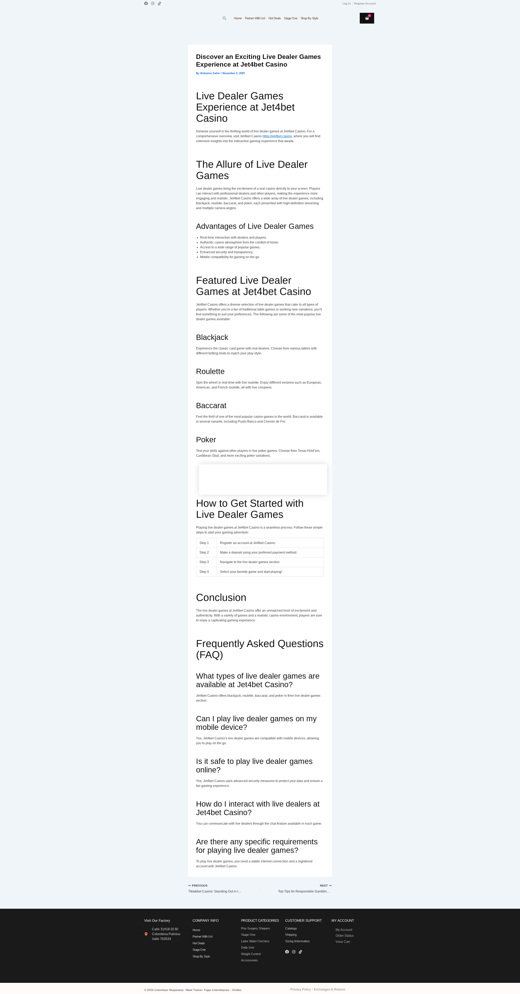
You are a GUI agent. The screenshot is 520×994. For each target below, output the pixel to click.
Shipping (291, 934)
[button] (225, 18)
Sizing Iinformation (297, 941)
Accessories (249, 960)
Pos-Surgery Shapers (255, 928)
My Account (344, 929)
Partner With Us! (255, 18)
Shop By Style (309, 18)
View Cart (343, 941)
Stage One (290, 18)
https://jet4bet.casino (277, 136)
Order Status (345, 935)
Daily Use (247, 947)
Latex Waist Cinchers (255, 941)
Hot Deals (275, 18)
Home (238, 18)
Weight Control (251, 954)
